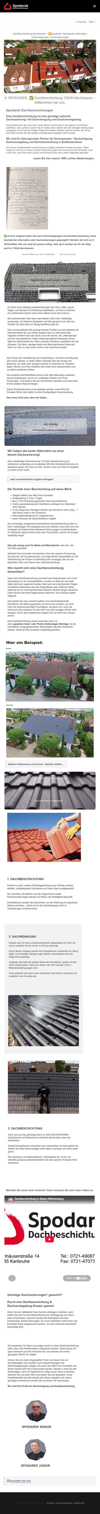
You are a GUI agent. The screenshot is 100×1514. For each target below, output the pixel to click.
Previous (81, 22)
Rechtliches (51, 1503)
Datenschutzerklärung (64, 1503)
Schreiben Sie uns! (20, 1480)
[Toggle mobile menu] (94, 6)
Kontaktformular (79, 1503)
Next (91, 22)
